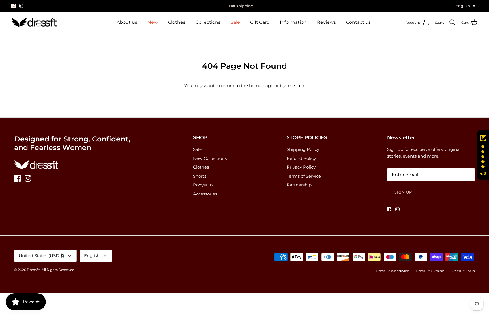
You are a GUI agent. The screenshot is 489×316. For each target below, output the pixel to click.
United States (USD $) (41, 255)
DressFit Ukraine (430, 271)
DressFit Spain (463, 271)
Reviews (326, 22)
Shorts (199, 176)
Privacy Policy (301, 167)
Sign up (403, 192)
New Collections (210, 158)
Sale (235, 22)
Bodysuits (203, 185)
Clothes (176, 22)
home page (261, 85)
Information (293, 22)
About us (127, 22)
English (92, 255)
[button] (483, 155)
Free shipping (240, 5)
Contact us (358, 22)
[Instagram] (21, 6)
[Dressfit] (34, 22)
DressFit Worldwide (392, 271)
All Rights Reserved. (58, 270)
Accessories (205, 194)
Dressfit (33, 270)
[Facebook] (13, 6)
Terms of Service (304, 176)
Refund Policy (301, 158)
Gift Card (260, 22)
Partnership (299, 185)
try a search (292, 85)
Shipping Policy (303, 149)
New (152, 22)
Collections (208, 22)
